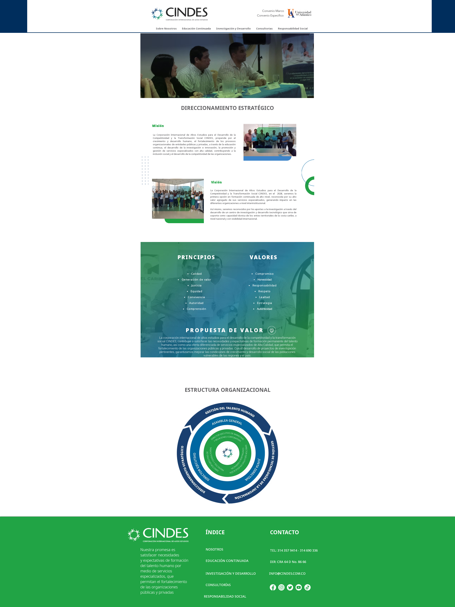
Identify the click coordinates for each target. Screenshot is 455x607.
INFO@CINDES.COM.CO (287, 573)
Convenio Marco (273, 11)
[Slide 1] (227, 95)
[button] (166, 28)
